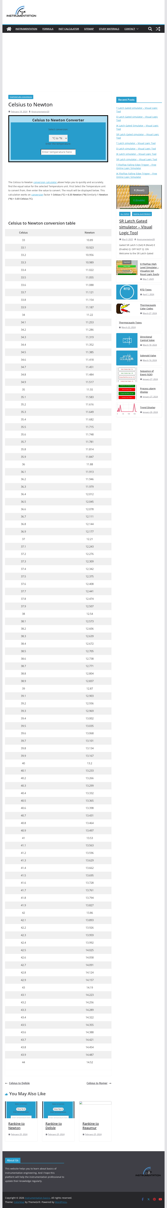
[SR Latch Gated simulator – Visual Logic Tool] (139, 197)
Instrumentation (26, 28)
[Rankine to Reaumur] (95, 1103)
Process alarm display (148, 390)
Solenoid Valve (148, 355)
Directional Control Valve (147, 338)
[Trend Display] (126, 409)
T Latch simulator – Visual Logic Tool (136, 143)
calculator (51, 182)
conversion (39, 182)
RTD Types (146, 289)
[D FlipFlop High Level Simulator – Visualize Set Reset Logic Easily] (126, 271)
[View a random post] (158, 29)
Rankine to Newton (16, 1125)
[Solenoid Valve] (126, 358)
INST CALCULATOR (69, 28)
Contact (129, 28)
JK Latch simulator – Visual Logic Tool (136, 154)
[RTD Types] (126, 292)
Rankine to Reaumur (91, 1125)
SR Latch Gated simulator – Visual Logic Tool (135, 226)
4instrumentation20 (40, 111)
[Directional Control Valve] (126, 341)
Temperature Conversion (21, 97)
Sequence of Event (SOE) (147, 372)
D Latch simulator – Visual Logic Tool (136, 148)
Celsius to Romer (97, 1083)
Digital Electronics (142, 214)
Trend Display (147, 407)
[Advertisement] (83, 67)
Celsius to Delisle (19, 1083)
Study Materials (109, 28)
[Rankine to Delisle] (58, 1103)
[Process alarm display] (126, 392)
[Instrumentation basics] (9, 29)
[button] (137, 29)
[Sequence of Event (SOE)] (126, 375)
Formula (47, 28)
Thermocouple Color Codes (148, 307)
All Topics (125, 214)
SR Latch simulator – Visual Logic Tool (136, 159)
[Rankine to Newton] (21, 1103)
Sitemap (89, 28)
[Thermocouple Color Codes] (126, 309)
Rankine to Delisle (54, 1125)
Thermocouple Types (130, 322)
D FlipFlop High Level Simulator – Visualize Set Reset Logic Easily (149, 269)
